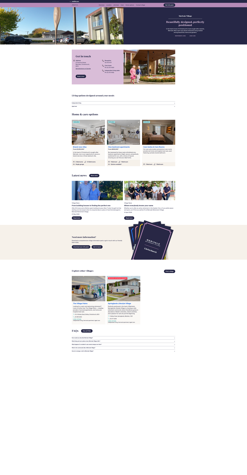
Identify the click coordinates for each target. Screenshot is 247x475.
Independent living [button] (76, 103)
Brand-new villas (80, 147)
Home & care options (85, 114)
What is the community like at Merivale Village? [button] (83, 347)
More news (94, 175)
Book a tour (80, 76)
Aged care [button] (74, 106)
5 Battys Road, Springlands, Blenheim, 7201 (121, 316)
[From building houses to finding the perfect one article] (97, 190)
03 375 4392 (110, 72)
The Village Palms (80, 303)
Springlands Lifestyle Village (119, 303)
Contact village (140, 5)
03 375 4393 (110, 67)
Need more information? (84, 237)
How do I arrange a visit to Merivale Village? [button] (83, 351)
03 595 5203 (78, 317)
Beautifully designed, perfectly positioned (185, 23)
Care (122, 5)
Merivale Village (185, 16)
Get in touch (97, 247)
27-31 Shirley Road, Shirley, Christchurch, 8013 (87, 314)
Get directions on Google (83, 68)
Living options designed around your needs (93, 95)
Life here (116, 5)
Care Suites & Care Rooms (154, 147)
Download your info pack (81, 247)
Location (109, 5)
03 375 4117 (108, 62)
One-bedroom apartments (119, 147)
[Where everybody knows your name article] (149, 190)
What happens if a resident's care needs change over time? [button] (87, 344)
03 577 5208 (113, 318)
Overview (101, 5)
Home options (130, 5)
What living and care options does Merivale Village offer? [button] (86, 341)
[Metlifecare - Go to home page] (74, 1)
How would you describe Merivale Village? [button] (82, 337)
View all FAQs (87, 331)
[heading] (123, 103)
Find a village (170, 271)
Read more (76, 218)
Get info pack (169, 5)
